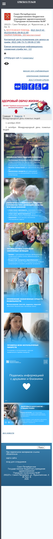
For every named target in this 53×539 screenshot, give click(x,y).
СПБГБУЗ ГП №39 (26, 2)
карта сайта (11, 458)
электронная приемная (37, 76)
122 (30, 49)
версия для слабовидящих (36, 71)
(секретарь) (28, 58)
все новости (8, 433)
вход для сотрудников (16, 462)
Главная (7, 116)
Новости (18, 116)
